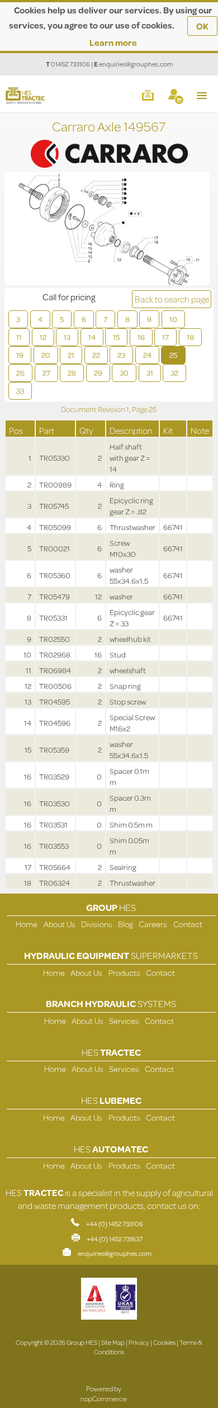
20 (45, 355)
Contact (187, 924)
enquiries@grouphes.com (136, 64)
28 (72, 373)
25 (173, 355)
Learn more (113, 42)
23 (121, 355)
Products (124, 973)
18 (190, 337)
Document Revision (93, 409)
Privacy (139, 1342)
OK (202, 26)
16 (141, 337)
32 (174, 373)
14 (92, 337)
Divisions (96, 924)
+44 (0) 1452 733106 (114, 1224)
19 (19, 355)
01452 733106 (70, 64)
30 (124, 373)
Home (26, 924)
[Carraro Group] (109, 142)
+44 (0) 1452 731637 (115, 1239)
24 (147, 355)
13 (67, 337)
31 (149, 373)
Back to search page (172, 298)
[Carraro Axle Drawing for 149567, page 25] (107, 230)
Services (124, 1021)
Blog (125, 924)
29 (98, 373)
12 (43, 337)
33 (20, 390)
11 (19, 337)
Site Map (113, 1342)
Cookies (164, 1342)
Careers (153, 924)
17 (165, 337)
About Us (59, 924)
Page (140, 409)
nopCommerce (103, 1398)
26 (20, 373)
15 (116, 337)
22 (96, 355)
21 (71, 355)
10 (173, 319)
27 (46, 373)
